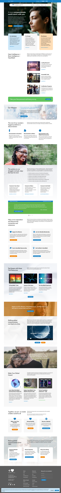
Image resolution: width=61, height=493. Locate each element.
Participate (25, 401)
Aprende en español (34, 486)
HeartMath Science (25, 475)
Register (12, 1)
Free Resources (34, 472)
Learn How (27, 47)
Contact (33, 483)
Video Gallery (34, 475)
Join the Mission (24, 116)
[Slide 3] (32, 215)
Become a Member (46, 428)
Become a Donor (13, 256)
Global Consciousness (26, 486)
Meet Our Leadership (29, 457)
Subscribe (43, 479)
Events (33, 484)
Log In (9, 1)
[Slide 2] (30, 215)
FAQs (24, 474)
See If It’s (18, 210)
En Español (38, 1)
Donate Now (15, 429)
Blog (32, 474)
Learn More (43, 69)
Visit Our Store (30, 311)
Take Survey (12, 46)
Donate (43, 342)
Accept (57, 490)
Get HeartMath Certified (26, 484)
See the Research (13, 459)
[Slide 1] (29, 215)
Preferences (52, 490)
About (24, 472)
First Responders (34, 477)
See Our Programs (37, 256)
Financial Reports (25, 477)
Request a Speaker (34, 481)
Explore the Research (44, 47)
